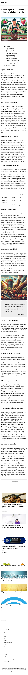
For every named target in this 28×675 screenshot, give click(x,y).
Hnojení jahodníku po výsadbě (12, 60)
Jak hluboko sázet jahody (11, 56)
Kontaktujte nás (15, 481)
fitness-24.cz (4, 2)
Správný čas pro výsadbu (11, 50)
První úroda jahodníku (10, 65)
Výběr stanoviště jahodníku (11, 53)
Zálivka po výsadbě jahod (11, 58)
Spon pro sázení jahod (10, 55)
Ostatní (25, 486)
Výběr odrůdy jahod (10, 48)
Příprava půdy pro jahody (11, 51)
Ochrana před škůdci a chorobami (13, 63)
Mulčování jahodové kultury (12, 62)
